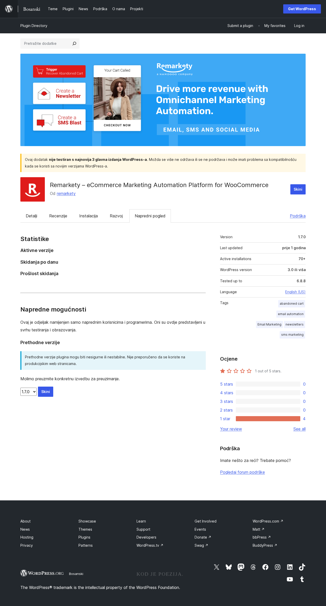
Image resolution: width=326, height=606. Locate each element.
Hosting (26, 537)
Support (143, 529)
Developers (146, 537)
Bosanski (76, 574)
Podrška (298, 215)
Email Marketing (269, 324)
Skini (298, 189)
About (25, 521)
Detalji (31, 215)
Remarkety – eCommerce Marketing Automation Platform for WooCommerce (159, 185)
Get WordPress (302, 9)
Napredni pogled (150, 215)
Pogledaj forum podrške (242, 472)
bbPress (262, 537)
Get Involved (205, 521)
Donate (203, 537)
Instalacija (88, 215)
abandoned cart (292, 303)
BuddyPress (265, 545)
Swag (201, 545)
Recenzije (58, 215)
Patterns (85, 545)
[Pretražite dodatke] (74, 43)
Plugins (84, 537)
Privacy (26, 545)
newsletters (295, 324)
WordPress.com (268, 521)
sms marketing (292, 334)
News (25, 529)
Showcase (87, 521)
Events (200, 529)
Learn (141, 521)
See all (299, 428)
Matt (259, 529)
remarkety (66, 193)
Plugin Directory (33, 25)
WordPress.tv (150, 545)
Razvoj (116, 215)
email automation (291, 314)
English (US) (295, 292)
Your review (231, 428)
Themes (85, 529)
